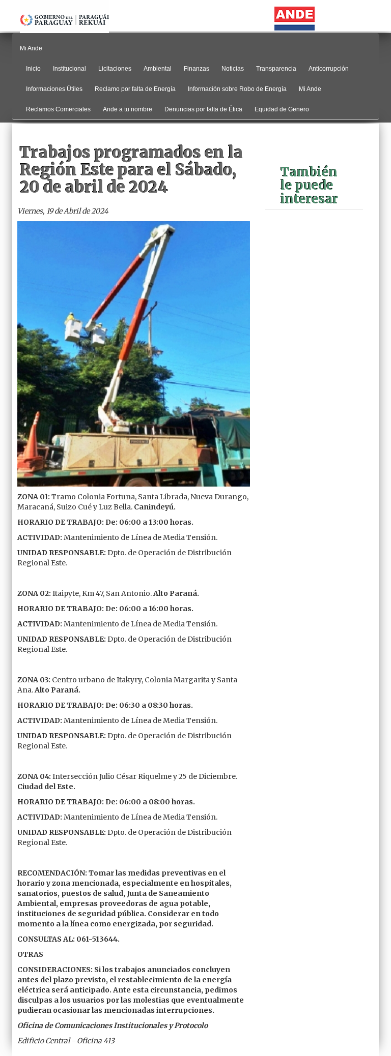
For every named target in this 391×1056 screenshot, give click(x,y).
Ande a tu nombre (127, 109)
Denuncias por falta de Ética (203, 109)
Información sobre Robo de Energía (237, 89)
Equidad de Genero (282, 109)
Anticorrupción (329, 68)
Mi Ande (310, 89)
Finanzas (196, 68)
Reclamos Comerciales (58, 109)
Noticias (232, 68)
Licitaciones (114, 68)
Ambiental (158, 68)
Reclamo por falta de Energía (135, 89)
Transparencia (276, 68)
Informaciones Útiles (54, 89)
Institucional (69, 68)
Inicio (33, 68)
